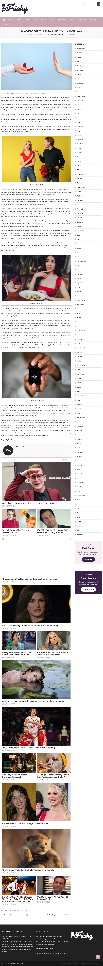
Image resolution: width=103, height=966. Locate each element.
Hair (78, 257)
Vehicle (79, 521)
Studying (79, 465)
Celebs (35, 19)
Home (11, 19)
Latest (76, 963)
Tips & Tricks (81, 495)
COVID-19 (80, 148)
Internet (79, 317)
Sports (79, 461)
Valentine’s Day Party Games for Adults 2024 (56, 915)
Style (71, 19)
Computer (80, 139)
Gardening (80, 231)
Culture (79, 161)
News (19, 19)
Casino (79, 109)
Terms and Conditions (86, 963)
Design (79, 165)
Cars (78, 105)
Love (51, 19)
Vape (78, 517)
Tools (78, 500)
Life (78, 335)
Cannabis (80, 100)
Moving (79, 382)
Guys (78, 252)
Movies (43, 19)
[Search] (98, 4)
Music (79, 387)
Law (78, 326)
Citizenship (80, 126)
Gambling (80, 222)
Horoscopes (81, 300)
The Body (80, 487)
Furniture (80, 213)
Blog (78, 87)
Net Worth (80, 396)
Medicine (80, 361)
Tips (78, 491)
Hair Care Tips (81, 261)
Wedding (80, 534)
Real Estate (80, 426)
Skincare (79, 456)
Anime (79, 57)
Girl (78, 239)
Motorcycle (80, 374)
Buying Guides (81, 96)
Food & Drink (81, 209)
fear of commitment (42, 192)
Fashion (79, 196)
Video (79, 526)
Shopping (80, 452)
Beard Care (80, 70)
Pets (78, 413)
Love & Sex (80, 343)
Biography (80, 83)
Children (79, 122)
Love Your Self (81, 348)
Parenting (93, 19)
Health (27, 19)
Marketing (80, 356)
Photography (81, 417)
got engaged (14, 422)
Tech (78, 478)
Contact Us (70, 963)
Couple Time (81, 144)
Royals (5, 25)
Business (80, 92)
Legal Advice (81, 330)
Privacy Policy (98, 963)
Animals (79, 53)
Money (79, 369)
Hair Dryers (80, 265)
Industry (79, 313)
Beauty (79, 74)
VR (78, 530)
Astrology (80, 66)
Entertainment (81, 19)
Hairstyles (80, 274)
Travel (13, 25)
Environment (81, 187)
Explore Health (88, 559)
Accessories (81, 48)
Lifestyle (79, 339)
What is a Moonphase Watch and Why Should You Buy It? (18, 915)
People (79, 409)
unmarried (25, 910)
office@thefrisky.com (47, 948)
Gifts (78, 235)
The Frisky (6, 93)
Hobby (79, 291)
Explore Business (88, 589)
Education (80, 178)
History (79, 287)
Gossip (79, 244)
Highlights (80, 283)
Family (79, 191)
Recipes (79, 430)
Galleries (80, 218)
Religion (79, 439)
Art (78, 61)
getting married (11, 910)
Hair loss (79, 270)
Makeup (79, 352)
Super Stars (80, 474)
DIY (78, 170)
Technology (80, 482)
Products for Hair (82, 422)
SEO (78, 448)
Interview (80, 322)
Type (78, 513)
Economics (80, 174)
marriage (19, 910)
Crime (79, 152)
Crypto (79, 157)
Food (78, 204)
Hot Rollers (80, 304)
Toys (78, 504)
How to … (80, 309)
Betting (79, 79)
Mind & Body (81, 365)
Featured (80, 200)
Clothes (79, 135)
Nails (78, 391)
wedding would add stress (39, 223)
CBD (78, 113)
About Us (62, 963)
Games (79, 226)
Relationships (61, 19)
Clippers (79, 131)
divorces (29, 104)
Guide (79, 248)
